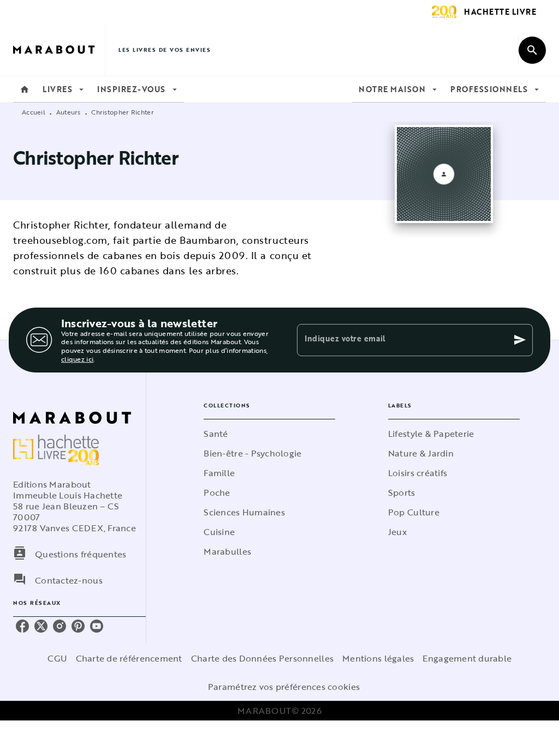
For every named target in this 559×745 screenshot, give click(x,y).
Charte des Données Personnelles (262, 658)
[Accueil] (59, 50)
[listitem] (22, 626)
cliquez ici (77, 359)
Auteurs (68, 112)
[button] (269, 433)
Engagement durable (467, 658)
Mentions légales (378, 658)
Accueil (33, 112)
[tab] (24, 89)
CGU (57, 658)
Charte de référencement (129, 658)
